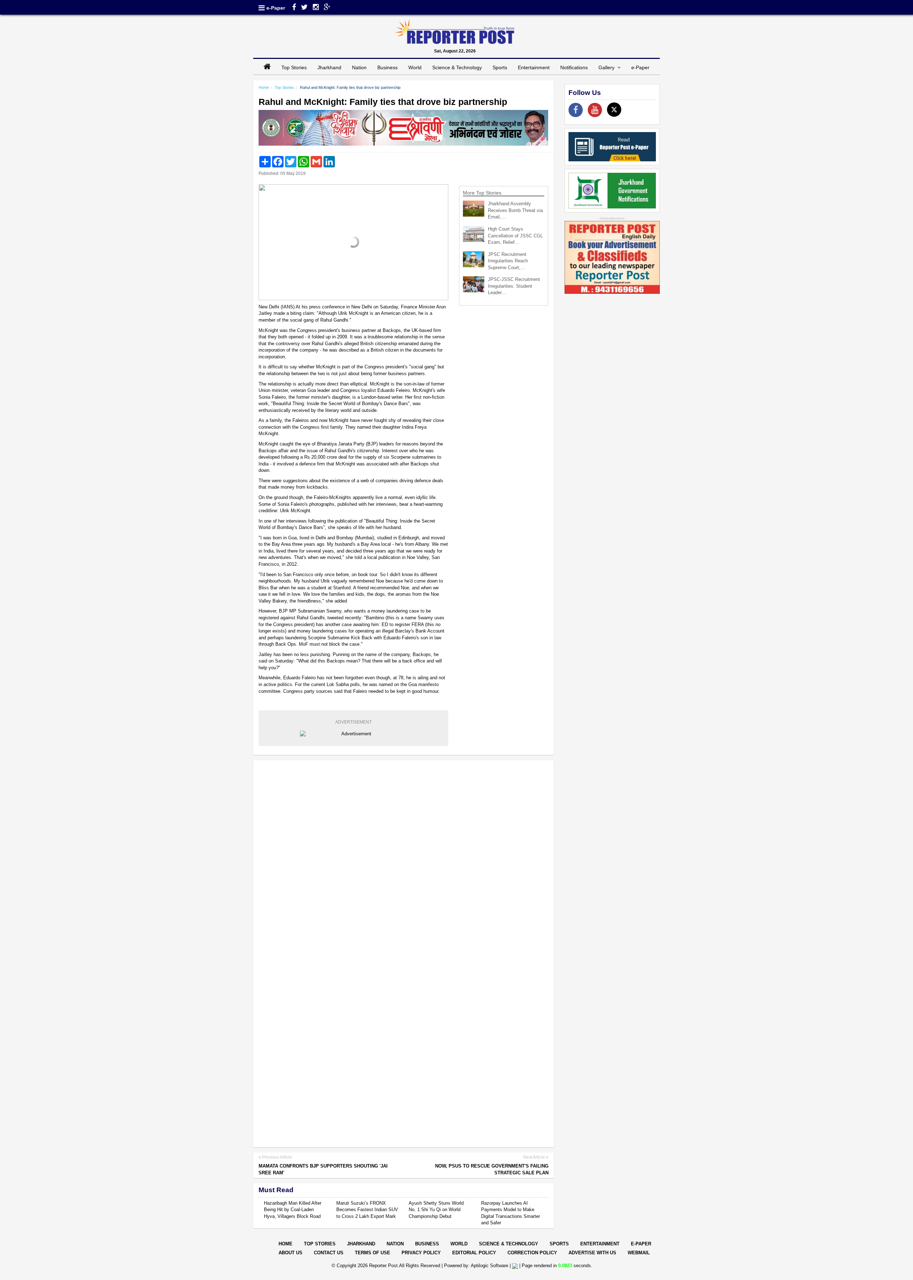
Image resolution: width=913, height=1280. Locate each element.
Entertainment (534, 67)
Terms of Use (372, 1252)
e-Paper (275, 8)
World (415, 67)
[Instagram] (316, 8)
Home (264, 87)
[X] (614, 109)
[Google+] (327, 8)
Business (387, 67)
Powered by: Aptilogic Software (476, 1265)
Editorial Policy (474, 1252)
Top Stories (294, 67)
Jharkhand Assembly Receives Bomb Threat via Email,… (515, 210)
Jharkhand (329, 67)
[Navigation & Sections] (261, 7)
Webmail (639, 1252)
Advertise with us (592, 1252)
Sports (500, 67)
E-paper (641, 1243)
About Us (290, 1252)
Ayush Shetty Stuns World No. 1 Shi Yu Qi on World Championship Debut (436, 1209)
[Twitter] (304, 8)
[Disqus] (404, 858)
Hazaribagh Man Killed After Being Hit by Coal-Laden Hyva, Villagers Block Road (292, 1209)
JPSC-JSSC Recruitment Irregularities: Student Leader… (514, 286)
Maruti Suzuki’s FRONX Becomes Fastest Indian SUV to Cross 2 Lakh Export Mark (367, 1209)
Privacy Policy (421, 1252)
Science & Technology (457, 67)
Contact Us (328, 1252)
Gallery (607, 67)
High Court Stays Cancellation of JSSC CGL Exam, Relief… (515, 235)
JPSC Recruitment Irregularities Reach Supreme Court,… (508, 261)
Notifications (574, 67)
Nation (359, 67)
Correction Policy (532, 1252)
